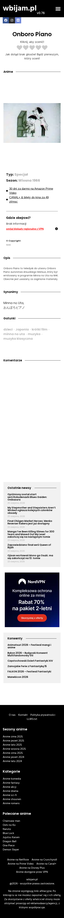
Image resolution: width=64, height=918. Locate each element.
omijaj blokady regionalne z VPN (25, 228)
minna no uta (14, 334)
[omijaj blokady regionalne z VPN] (56, 228)
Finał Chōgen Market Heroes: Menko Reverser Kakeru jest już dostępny (30, 522)
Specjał (21, 174)
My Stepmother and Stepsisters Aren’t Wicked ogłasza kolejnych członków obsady (32, 510)
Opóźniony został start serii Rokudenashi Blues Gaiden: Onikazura (27, 497)
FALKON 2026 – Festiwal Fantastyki (29, 671)
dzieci (8, 329)
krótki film (39, 329)
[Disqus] (32, 411)
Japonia (22, 329)
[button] (58, 9)
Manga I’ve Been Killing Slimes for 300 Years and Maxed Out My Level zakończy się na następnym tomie (31, 534)
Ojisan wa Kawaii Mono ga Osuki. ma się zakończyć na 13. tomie (30, 557)
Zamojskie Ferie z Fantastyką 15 (27, 666)
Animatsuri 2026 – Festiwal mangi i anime (29, 646)
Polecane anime (17, 813)
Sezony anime (15, 729)
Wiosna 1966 (29, 180)
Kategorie (11, 771)
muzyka (34, 334)
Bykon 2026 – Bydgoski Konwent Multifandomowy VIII (28, 654)
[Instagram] (12, 20)
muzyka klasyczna (18, 338)
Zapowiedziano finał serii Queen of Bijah (29, 546)
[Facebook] (6, 20)
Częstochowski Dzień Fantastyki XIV (30, 660)
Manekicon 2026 (18, 677)
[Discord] (18, 20)
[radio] (19, 48)
